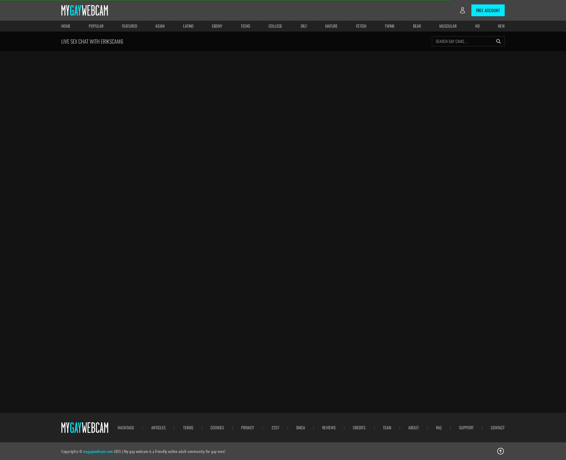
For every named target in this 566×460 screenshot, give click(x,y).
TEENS (245, 26)
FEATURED (129, 26)
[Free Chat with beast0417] (468, 271)
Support (466, 428)
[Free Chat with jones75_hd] (98, 271)
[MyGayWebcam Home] (84, 10)
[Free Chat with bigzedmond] (98, 347)
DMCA (300, 428)
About (413, 428)
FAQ (439, 428)
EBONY (217, 26)
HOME (65, 26)
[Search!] (498, 41)
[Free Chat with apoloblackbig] (320, 271)
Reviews (329, 428)
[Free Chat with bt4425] (246, 347)
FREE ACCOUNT (488, 10)
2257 (275, 428)
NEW (501, 26)
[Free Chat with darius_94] (320, 347)
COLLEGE (275, 26)
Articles (158, 428)
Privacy (247, 428)
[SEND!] (496, 215)
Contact (498, 428)
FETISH (361, 26)
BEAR (417, 26)
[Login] (462, 10)
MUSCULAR (448, 26)
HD (477, 26)
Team (387, 428)
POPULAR (96, 26)
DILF (304, 26)
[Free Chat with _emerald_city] (394, 347)
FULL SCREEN (340, 62)
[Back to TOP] (500, 451)
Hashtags (126, 428)
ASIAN (159, 26)
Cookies (217, 428)
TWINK (389, 26)
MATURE (331, 26)
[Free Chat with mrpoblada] (172, 271)
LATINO (188, 26)
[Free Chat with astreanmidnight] (394, 271)
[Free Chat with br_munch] (172, 347)
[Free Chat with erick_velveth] (468, 347)
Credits (359, 428)
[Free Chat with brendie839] (246, 271)
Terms (188, 428)
